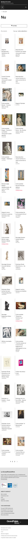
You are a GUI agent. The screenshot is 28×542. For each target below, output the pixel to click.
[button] (2, 7)
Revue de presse (4, 514)
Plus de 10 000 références (7, 508)
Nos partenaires (4, 529)
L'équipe (3, 499)
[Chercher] (26, 7)
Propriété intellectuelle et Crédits (8, 537)
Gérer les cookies (5, 500)
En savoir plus (4, 478)
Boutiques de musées (6, 527)
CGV (2, 531)
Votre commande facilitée (7, 511)
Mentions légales (5, 533)
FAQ (2, 497)
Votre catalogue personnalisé (7, 513)
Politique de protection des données (9, 535)
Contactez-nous (4, 495)
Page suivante (17, 461)
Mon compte (4, 494)
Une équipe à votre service (7, 509)
